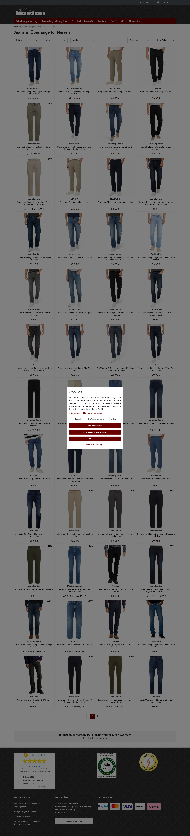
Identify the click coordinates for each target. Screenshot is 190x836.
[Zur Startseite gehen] (17, 27)
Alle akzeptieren (95, 425)
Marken (102, 21)
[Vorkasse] (139, 806)
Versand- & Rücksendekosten (27, 804)
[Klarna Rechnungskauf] (153, 806)
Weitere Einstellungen (95, 444)
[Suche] (158, 2)
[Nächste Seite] (102, 716)
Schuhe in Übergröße (82, 21)
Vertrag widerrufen (74, 821)
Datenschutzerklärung (65, 809)
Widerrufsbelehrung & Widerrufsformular (73, 807)
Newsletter (134, 21)
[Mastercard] (115, 806)
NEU (122, 21)
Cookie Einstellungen (23, 816)
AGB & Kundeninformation (66, 804)
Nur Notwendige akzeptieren (95, 432)
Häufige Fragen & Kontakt (25, 811)
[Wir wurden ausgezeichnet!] (107, 765)
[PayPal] (103, 806)
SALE (114, 21)
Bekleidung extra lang (26, 21)
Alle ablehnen (95, 439)
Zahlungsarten (20, 807)
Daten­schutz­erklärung (80, 413)
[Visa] (127, 806)
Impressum (60, 812)
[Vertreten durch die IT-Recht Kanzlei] (148, 762)
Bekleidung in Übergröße (54, 21)
